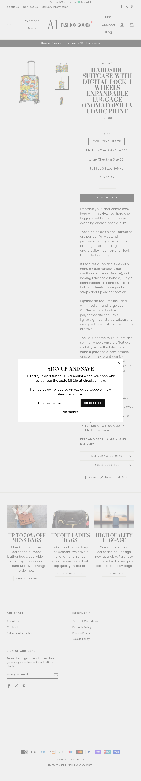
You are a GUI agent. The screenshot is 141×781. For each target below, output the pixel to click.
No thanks (70, 412)
